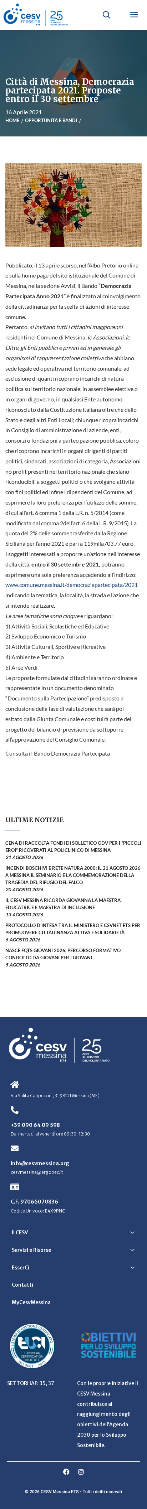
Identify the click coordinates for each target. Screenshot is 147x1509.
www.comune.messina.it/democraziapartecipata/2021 (71, 584)
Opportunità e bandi (51, 120)
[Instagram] (81, 1471)
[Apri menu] (134, 14)
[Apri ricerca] (106, 14)
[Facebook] (66, 1471)
